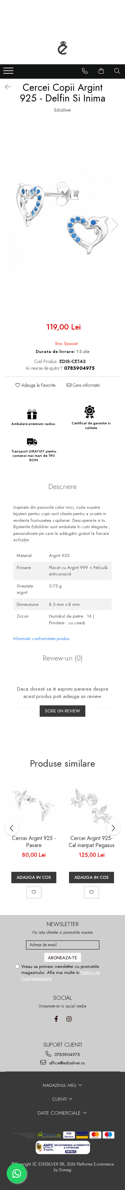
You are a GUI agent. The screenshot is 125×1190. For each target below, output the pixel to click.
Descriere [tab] (62, 487)
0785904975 (66, 1054)
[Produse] (9, 73)
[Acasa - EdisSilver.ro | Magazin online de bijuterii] (62, 48)
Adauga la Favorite (37, 385)
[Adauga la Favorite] (33, 892)
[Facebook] (56, 1019)
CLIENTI (60, 1099)
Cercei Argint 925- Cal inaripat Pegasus (92, 842)
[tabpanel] (62, 218)
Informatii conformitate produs (41, 638)
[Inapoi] (5, 87)
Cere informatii (85, 385)
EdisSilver (62, 110)
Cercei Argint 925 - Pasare (34, 842)
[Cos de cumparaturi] (101, 71)
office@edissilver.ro (66, 1063)
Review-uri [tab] (63, 658)
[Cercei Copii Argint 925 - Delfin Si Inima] (62, 218)
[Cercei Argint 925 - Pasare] (33, 806)
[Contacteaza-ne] (85, 71)
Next (114, 225)
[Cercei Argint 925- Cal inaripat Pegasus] (91, 806)
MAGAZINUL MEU (60, 1085)
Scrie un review (62, 711)
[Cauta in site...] (117, 71)
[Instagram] (69, 1019)
